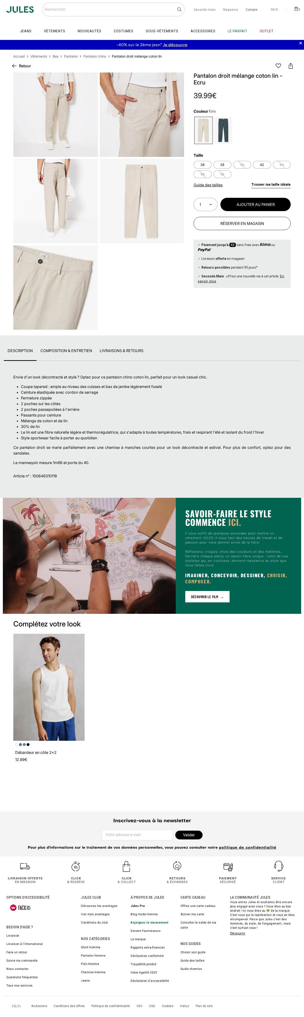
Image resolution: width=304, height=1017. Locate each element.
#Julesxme (39, 1006)
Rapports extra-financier (148, 947)
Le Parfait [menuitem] (237, 31)
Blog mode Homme (144, 914)
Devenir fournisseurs (146, 931)
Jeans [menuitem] (26, 31)
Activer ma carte (192, 914)
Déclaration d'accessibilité (150, 981)
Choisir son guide (193, 952)
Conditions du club (94, 922)
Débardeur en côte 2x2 (36, 752)
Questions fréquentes (22, 977)
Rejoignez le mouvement (149, 922)
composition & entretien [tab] (66, 350)
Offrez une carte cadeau (198, 906)
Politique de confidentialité (110, 1006)
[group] (152, 45)
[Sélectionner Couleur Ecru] (203, 130)
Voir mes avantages (95, 914)
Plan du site (204, 1006)
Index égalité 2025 (144, 972)
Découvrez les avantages (99, 906)
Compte (251, 10)
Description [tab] (20, 350)
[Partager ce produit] (290, 66)
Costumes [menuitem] (123, 31)
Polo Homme (90, 964)
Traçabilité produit (144, 964)
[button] (176, 80)
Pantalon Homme (93, 955)
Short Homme (90, 947)
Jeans (85, 980)
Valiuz (184, 1006)
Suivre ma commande (22, 960)
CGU (152, 1006)
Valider (189, 835)
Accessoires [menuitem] (203, 31)
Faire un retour (16, 952)
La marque (138, 939)
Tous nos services (19, 985)
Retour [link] (25, 65)
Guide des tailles (192, 960)
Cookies (168, 1006)
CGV (140, 1006)
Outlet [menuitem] (267, 31)
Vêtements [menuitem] (54, 31)
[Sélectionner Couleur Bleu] (223, 130)
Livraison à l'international (24, 944)
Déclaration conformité (147, 956)
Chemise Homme (93, 972)
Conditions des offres (69, 1006)
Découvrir (238, 933)
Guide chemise (191, 969)
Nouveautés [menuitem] (89, 31)
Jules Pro (138, 906)
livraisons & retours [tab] (121, 350)
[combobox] (114, 9)
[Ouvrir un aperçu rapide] (176, 80)
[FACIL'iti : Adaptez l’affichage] (20, 907)
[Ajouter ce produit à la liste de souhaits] (278, 66)
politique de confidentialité (247, 847)
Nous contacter (17, 969)
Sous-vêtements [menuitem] (162, 31)
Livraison (12, 935)
